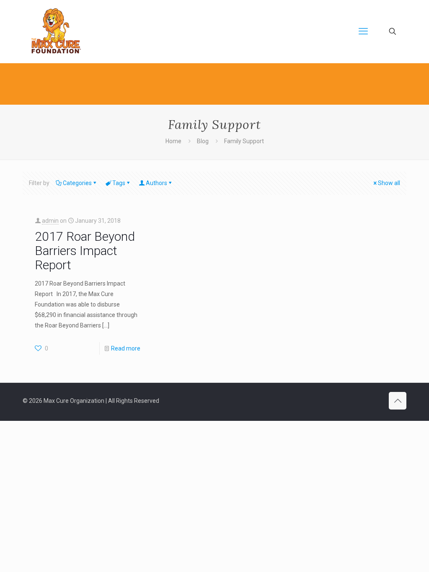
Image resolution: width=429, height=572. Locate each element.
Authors (156, 183)
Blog (203, 141)
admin (50, 220)
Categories (77, 183)
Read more (125, 348)
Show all (389, 183)
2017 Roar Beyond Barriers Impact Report (85, 250)
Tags (118, 183)
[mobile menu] (363, 31)
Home (173, 141)
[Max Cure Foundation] (56, 31)
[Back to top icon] (397, 401)
